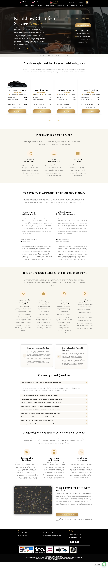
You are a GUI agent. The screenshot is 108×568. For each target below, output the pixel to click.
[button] (49, 119)
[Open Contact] (76, 5)
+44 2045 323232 (24, 532)
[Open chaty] (104, 564)
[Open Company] (63, 5)
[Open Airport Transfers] (55, 5)
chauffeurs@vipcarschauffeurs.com (53, 535)
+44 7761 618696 (24, 535)
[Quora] (78, 542)
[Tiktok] (73, 542)
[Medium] (76, 542)
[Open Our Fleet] (43, 5)
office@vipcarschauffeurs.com (52, 532)
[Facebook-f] (71, 542)
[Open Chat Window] (87, 2)
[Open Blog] (68, 5)
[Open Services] (35, 5)
